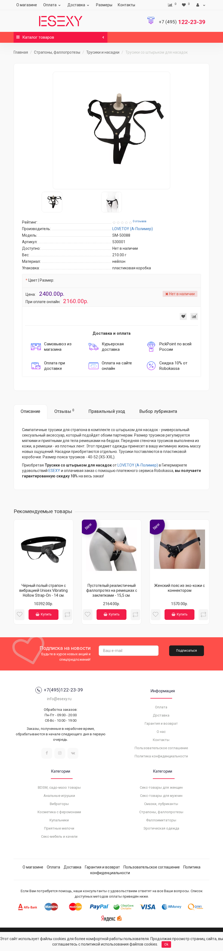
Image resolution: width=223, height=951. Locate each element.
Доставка (76, 5)
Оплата (50, 5)
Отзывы (64, 411)
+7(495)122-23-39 (63, 690)
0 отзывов (139, 221)
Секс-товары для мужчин (161, 796)
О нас (161, 732)
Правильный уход (106, 411)
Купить (46, 614)
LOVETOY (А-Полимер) (137, 465)
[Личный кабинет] (200, 5)
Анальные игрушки (59, 796)
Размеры (104, 5)
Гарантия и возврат (161, 723)
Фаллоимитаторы (161, 820)
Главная (21, 52)
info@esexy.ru (59, 699)
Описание (30, 411)
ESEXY (54, 470)
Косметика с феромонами (59, 812)
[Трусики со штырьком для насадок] (111, 130)
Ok (166, 944)
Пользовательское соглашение (161, 748)
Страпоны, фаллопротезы (57, 52)
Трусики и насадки (102, 52)
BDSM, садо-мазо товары (59, 787)
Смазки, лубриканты (161, 804)
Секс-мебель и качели (59, 836)
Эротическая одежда (161, 828)
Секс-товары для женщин (161, 787)
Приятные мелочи (59, 828)
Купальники (59, 820)
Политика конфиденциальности (161, 756)
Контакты (126, 5)
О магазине (26, 5)
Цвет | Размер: (41, 280)
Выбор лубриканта (158, 411)
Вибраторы (59, 804)
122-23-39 (182, 22)
